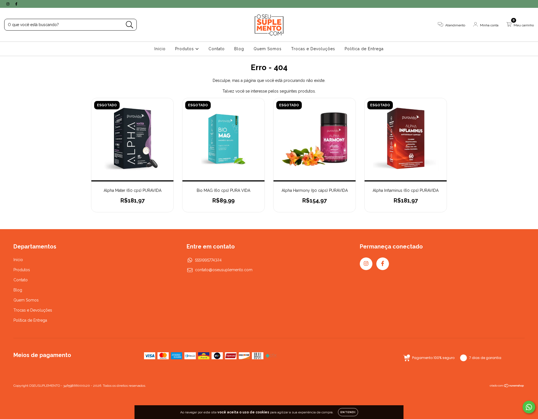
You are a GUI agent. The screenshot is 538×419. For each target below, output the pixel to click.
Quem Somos (268, 49)
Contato (216, 49)
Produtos (185, 49)
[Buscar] (129, 24)
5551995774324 (208, 259)
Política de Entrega (364, 49)
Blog (239, 49)
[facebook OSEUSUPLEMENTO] (16, 4)
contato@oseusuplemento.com (223, 270)
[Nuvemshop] (507, 386)
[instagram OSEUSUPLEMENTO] (8, 4)
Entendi (348, 412)
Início (160, 49)
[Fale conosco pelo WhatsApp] (529, 407)
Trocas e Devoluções (313, 49)
